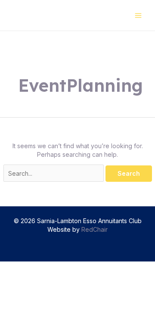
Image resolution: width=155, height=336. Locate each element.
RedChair (94, 229)
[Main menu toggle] (138, 15)
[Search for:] (54, 173)
